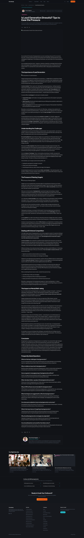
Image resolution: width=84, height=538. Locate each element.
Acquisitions (45, 528)
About (48, 1)
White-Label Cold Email (29, 526)
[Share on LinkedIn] (25, 27)
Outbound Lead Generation (30, 519)
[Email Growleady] (10, 513)
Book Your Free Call (41, 499)
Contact (44, 526)
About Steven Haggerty (33, 437)
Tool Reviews (45, 521)
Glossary (44, 519)
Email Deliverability (29, 523)
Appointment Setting (29, 512)
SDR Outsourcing (29, 521)
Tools (41, 1)
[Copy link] (29, 27)
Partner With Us (45, 530)
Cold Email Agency (29, 509)
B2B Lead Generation (29, 514)
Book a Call (73, 1)
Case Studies (36, 1)
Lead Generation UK (29, 516)
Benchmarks (45, 514)
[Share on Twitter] (27, 27)
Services (30, 1)
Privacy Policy (73, 534)
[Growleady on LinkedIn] (9, 513)
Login (68, 1)
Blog (44, 1)
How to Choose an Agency (47, 516)
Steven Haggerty (28, 10)
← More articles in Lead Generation (26, 7)
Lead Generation (31, 5)
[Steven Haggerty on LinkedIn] (39, 437)
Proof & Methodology (46, 512)
